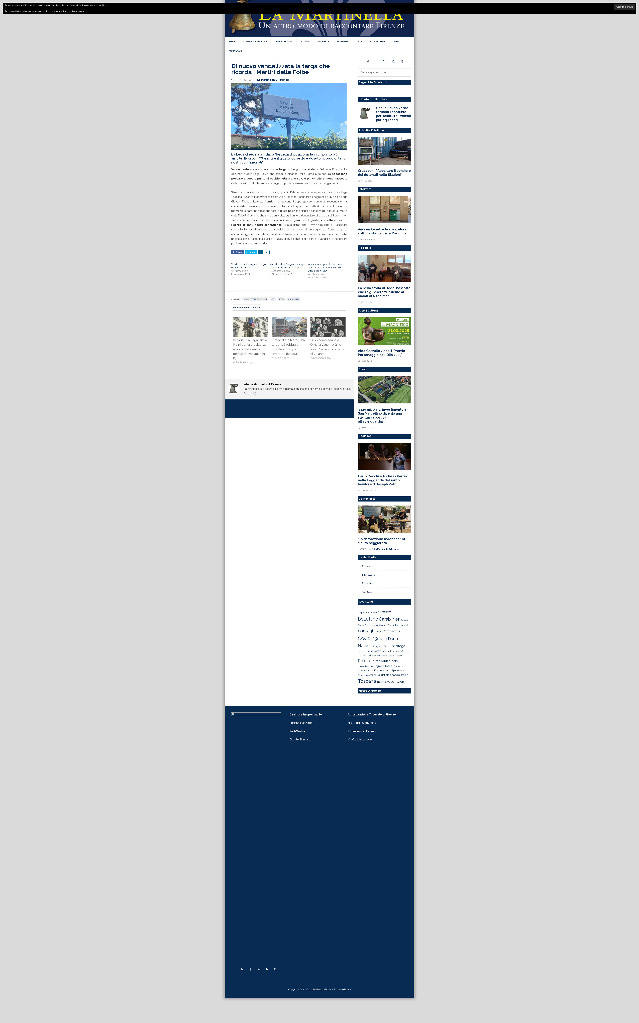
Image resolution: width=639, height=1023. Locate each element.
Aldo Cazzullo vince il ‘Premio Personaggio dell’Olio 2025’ (381, 353)
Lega (273, 299)
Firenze (376, 651)
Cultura (382, 639)
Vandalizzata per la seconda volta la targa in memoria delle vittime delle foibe (325, 267)
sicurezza (371, 675)
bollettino (368, 619)
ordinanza (378, 656)
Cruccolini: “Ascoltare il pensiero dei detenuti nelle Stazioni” (384, 173)
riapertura (363, 670)
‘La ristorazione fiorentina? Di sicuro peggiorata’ (381, 541)
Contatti (367, 591)
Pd (400, 656)
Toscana (367, 681)
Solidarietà (383, 675)
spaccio (395, 675)
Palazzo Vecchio (391, 655)
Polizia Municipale (384, 661)
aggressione (364, 612)
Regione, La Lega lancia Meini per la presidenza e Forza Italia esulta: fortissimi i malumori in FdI (250, 349)
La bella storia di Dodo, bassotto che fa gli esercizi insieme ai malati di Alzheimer (384, 292)
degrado (379, 646)
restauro (399, 666)
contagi (365, 630)
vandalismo (293, 299)
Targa (281, 299)
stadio (404, 675)
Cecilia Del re (364, 625)
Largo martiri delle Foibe (255, 299)
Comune (383, 625)
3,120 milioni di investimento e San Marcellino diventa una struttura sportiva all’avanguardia (382, 415)
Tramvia (382, 681)
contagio (378, 631)
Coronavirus (391, 631)
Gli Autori (367, 583)
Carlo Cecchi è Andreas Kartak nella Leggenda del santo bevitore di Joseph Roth (383, 480)
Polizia (364, 660)
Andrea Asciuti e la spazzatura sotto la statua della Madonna (382, 231)
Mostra (361, 655)
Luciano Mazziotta (301, 722)
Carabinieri (390, 619)
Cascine (404, 620)
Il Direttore (368, 574)
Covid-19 (368, 638)
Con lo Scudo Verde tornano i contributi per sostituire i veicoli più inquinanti (393, 114)
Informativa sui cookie (74, 11)
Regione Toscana (384, 666)
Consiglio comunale (398, 625)
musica (369, 655)
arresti (374, 612)
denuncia (389, 646)
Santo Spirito (392, 670)
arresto (384, 611)
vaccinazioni (396, 681)
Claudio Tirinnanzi (300, 739)
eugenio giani (365, 651)
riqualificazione (376, 670)
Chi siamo (368, 566)
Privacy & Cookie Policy (338, 989)
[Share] (260, 252)
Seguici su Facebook (373, 82)
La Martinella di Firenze (319, 18)
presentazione (365, 666)
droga (400, 646)
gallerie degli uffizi (396, 651)
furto (384, 651)
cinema (375, 625)
